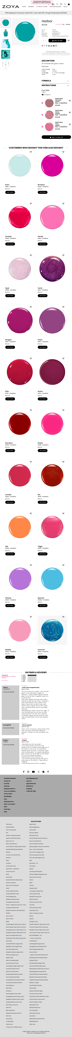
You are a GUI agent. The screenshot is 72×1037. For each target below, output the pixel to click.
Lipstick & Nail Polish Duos (13, 838)
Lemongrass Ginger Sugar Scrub (14, 966)
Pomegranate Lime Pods (12, 902)
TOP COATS (9, 824)
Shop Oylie (9, 940)
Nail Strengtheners (34, 827)
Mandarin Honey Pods (35, 896)
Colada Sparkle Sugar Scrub (36, 943)
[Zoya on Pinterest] (48, 771)
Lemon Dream (33, 952)
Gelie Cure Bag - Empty (35, 1002)
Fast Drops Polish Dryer (35, 871)
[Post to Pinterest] (46, 46)
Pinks (7, 860)
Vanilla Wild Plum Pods (12, 893)
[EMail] (54, 46)
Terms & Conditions (10, 791)
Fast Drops (32, 866)
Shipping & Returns (9, 788)
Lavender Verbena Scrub (12, 968)
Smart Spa (7, 809)
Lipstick (8, 852)
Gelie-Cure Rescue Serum (36, 913)
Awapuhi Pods (33, 888)
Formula (46, 81)
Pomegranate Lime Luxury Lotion (15, 996)
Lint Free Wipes (33, 1010)
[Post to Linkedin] (51, 46)
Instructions (49, 85)
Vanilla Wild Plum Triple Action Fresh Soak (39, 924)
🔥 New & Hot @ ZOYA (35, 938)
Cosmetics (32, 1015)
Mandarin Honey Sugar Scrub (14, 946)
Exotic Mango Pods (11, 896)
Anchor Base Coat (11, 866)
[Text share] (56, 46)
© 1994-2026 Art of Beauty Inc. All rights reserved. (36, 1032)
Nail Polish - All (33, 863)
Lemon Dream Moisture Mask (14, 982)
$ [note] (57, 105)
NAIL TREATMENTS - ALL (35, 935)
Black (30, 882)
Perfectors (9, 990)
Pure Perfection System (35, 985)
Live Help (6, 783)
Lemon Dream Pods (34, 893)
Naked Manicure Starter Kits (37, 1018)
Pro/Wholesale (55, 6)
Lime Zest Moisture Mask (12, 977)
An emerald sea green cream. (53, 63)
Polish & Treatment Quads (13, 835)
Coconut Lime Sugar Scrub (36, 852)
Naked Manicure (9, 801)
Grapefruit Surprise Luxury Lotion (15, 999)
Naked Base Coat (34, 1004)
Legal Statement (31, 783)
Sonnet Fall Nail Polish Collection (38, 838)
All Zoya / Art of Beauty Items (14, 1027)
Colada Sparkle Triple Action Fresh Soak (16, 924)
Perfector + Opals (34, 982)
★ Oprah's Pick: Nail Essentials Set (38, 954)
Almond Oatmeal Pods (12, 891)
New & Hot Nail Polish (35, 841)
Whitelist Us (29, 786)
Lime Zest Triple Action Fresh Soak (38, 927)
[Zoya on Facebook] (24, 771)
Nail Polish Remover (34, 1007)
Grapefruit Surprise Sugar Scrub (14, 952)
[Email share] (54, 46)
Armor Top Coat (10, 871)
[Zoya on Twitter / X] (38, 771)
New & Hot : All (10, 841)
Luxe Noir (31, 904)
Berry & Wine (9, 918)
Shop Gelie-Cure (33, 910)
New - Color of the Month (36, 849)
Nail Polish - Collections (12, 868)
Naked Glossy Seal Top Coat (13, 1013)
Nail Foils (8, 1015)
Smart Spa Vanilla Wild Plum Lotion (39, 996)
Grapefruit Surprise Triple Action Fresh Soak (16, 932)
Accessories (32, 829)
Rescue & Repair (33, 832)
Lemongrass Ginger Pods (36, 891)
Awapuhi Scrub (33, 960)
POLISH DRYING (10, 827)
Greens (31, 879)
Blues (7, 874)
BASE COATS (32, 824)
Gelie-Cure (32, 1024)
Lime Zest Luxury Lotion (35, 993)
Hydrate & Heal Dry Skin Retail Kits (15, 910)
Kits (7, 832)
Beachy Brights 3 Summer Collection (39, 846)
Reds (30, 860)
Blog (65, 6)
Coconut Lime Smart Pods (13, 854)
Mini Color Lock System (12, 885)
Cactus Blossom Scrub (12, 963)
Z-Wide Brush (33, 940)
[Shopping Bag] (69, 4)
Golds (7, 888)
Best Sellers (9, 877)
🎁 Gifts (8, 913)
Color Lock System (11, 829)
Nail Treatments (10, 1010)
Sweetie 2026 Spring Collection (14, 849)
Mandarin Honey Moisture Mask (38, 977)
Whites (31, 916)
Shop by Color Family (35, 877)
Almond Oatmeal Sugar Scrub (37, 966)
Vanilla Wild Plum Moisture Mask (38, 974)
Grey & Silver (9, 916)
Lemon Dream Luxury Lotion (37, 999)
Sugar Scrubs (9, 957)
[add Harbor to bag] (68, 40)
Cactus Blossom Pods (35, 907)
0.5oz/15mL (50, 31)
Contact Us (7, 781)
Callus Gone (9, 1024)
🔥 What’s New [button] (41, 6)
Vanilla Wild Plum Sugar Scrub (14, 943)
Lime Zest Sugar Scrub (12, 949)
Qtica (5, 806)
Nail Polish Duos (33, 835)
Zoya (5, 799)
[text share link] (56, 46)
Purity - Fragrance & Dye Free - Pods (16, 904)
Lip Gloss (8, 863)
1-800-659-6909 (31, 791)
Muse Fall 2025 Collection (36, 843)
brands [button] (31, 6)
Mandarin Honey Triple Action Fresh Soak (39, 929)
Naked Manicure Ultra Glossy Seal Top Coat (39, 968)
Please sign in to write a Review (9, 677)
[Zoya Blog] (43, 771)
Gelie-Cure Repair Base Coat (14, 935)
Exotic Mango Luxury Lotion (13, 993)
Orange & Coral (33, 921)
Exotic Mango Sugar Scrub (36, 949)
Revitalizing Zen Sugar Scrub (37, 963)
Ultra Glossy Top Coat (12, 1004)
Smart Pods (9, 1018)
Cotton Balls (32, 988)
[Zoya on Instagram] (28, 771)
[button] (10, 6)
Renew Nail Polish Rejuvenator (14, 879)
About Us (29, 781)
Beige (7, 921)
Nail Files (8, 1007)
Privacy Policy (8, 793)
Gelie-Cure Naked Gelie (12, 960)
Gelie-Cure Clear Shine (12, 971)
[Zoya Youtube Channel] (33, 771)
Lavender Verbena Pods (12, 907)
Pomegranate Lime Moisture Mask (15, 979)
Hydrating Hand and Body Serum (38, 957)
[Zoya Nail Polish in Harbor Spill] (6, 33)
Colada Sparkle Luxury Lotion (14, 1002)
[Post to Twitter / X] (44, 46)
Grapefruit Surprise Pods (12, 899)
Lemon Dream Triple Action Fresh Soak (39, 932)
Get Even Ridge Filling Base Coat (38, 874)
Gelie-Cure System (9, 804)
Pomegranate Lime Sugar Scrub (37, 946)
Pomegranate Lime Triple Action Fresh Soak (16, 929)
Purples (31, 868)
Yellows (31, 885)
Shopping (29, 788)
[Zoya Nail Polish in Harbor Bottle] (6, 23)
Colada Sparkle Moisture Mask (14, 974)
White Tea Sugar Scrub (12, 954)
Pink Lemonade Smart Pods (36, 854)
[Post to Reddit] (49, 46)
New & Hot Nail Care (11, 843)
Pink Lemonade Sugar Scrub (36, 857)
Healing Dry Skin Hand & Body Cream (16, 938)
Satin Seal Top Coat (34, 1013)
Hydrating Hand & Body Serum (37, 971)
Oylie (5, 811)
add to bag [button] (55, 40)
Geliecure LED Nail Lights (36, 990)
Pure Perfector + (10, 985)
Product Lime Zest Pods (35, 902)
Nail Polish (45, 66)
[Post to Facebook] (42, 46)
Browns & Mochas (11, 882)
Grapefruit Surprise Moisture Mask (38, 979)
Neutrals (8, 857)
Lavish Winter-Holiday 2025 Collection (16, 846)
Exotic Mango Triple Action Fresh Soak (16, 927)
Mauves (31, 918)
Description (48, 61)
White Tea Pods (33, 899)
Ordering (6, 786)
